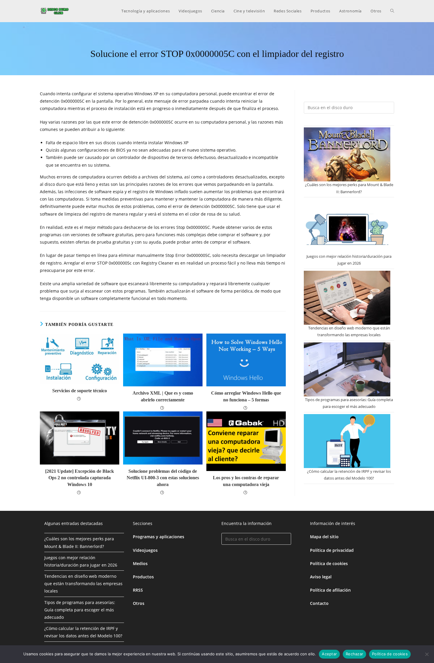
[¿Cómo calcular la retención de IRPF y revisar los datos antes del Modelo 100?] (347, 441)
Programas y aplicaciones (158, 536)
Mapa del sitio (324, 536)
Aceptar (329, 653)
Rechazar (354, 653)
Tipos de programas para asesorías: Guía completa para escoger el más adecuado (79, 610)
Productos (143, 577)
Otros (138, 603)
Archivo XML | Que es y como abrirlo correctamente (163, 396)
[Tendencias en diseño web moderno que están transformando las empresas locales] (347, 298)
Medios (140, 563)
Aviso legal (321, 577)
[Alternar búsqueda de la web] (392, 11)
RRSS (138, 590)
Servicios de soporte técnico (79, 390)
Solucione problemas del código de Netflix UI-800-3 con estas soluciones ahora (163, 478)
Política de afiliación (330, 590)
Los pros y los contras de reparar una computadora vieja (246, 481)
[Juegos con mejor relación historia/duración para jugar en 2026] (347, 226)
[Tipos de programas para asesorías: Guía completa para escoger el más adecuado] (347, 369)
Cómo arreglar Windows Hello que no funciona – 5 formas (246, 396)
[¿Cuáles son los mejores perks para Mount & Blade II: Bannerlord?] (347, 154)
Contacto (319, 603)
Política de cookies (329, 563)
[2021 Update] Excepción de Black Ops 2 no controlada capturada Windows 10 (79, 478)
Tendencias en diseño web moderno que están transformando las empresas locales (83, 583)
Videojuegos (145, 550)
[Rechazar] (427, 654)
